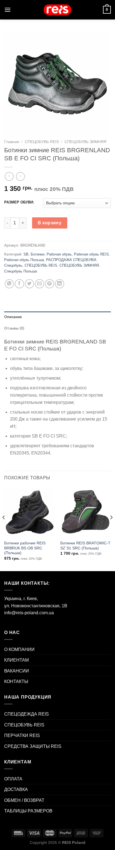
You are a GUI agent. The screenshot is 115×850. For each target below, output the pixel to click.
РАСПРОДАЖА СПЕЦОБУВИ (71, 260)
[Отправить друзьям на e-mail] (39, 283)
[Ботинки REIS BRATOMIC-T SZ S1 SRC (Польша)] (85, 512)
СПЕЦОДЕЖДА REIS (26, 714)
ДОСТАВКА (16, 789)
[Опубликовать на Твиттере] (29, 283)
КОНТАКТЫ (16, 681)
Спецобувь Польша (20, 271)
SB (25, 254)
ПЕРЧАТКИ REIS (22, 735)
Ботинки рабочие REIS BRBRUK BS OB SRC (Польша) (24, 548)
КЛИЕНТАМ (16, 660)
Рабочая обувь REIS (91, 254)
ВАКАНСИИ (16, 671)
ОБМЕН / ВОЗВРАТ (24, 800)
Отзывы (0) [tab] (14, 328)
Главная (11, 142)
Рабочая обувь (59, 254)
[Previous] (4, 528)
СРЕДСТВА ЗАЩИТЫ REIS (32, 746)
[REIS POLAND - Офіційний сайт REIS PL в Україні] (57, 9)
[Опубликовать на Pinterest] (49, 283)
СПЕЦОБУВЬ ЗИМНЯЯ (85, 142)
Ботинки (37, 254)
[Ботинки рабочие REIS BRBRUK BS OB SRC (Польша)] (29, 512)
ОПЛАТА (13, 779)
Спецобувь (13, 265)
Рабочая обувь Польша (24, 260)
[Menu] (7, 9)
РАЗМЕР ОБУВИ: (19, 202)
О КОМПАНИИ (19, 649)
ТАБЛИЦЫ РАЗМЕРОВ (28, 811)
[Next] (111, 528)
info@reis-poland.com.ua (29, 612)
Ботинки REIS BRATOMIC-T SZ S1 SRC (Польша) (85, 545)
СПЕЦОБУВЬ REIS (42, 142)
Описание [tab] (13, 317)
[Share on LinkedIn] (59, 283)
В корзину (49, 222)
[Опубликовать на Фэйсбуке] (19, 283)
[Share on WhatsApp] (9, 283)
